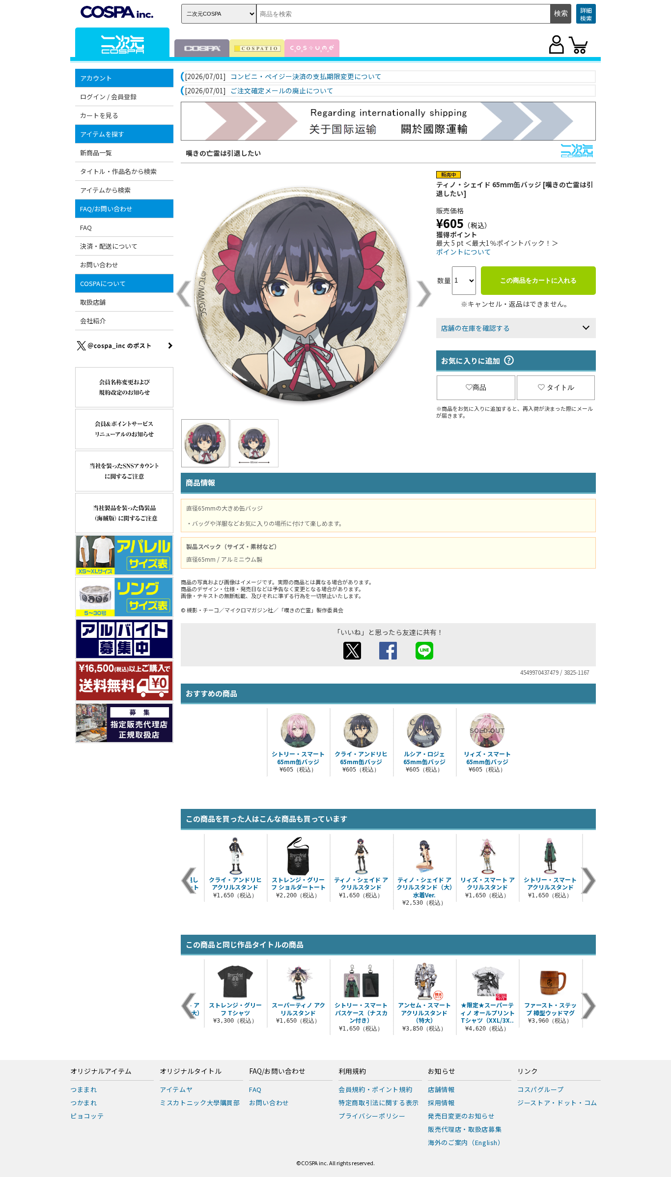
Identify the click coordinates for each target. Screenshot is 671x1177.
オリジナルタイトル (191, 1071)
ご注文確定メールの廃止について (282, 90)
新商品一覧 (96, 152)
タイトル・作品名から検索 (118, 171)
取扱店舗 (93, 302)
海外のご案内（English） (466, 1142)
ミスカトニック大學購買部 (200, 1102)
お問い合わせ (99, 264)
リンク (527, 1071)
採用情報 (441, 1102)
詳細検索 (586, 14)
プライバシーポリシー (372, 1115)
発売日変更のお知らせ (461, 1115)
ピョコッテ (87, 1115)
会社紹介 (93, 320)
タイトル (560, 387)
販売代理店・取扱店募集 (465, 1129)
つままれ (83, 1089)
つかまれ (83, 1102)
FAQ (86, 227)
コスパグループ (540, 1089)
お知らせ (441, 1071)
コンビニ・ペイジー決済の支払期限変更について (306, 76)
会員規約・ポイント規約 (375, 1089)
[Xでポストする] (352, 656)
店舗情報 (441, 1089)
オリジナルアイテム (101, 1071)
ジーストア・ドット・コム (557, 1102)
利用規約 (352, 1071)
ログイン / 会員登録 (108, 96)
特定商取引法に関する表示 (378, 1102)
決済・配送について (109, 246)
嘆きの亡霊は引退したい (223, 153)
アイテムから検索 (105, 190)
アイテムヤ (176, 1089)
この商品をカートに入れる (538, 280)
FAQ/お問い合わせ (277, 1071)
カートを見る (99, 115)
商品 (479, 387)
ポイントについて (463, 252)
